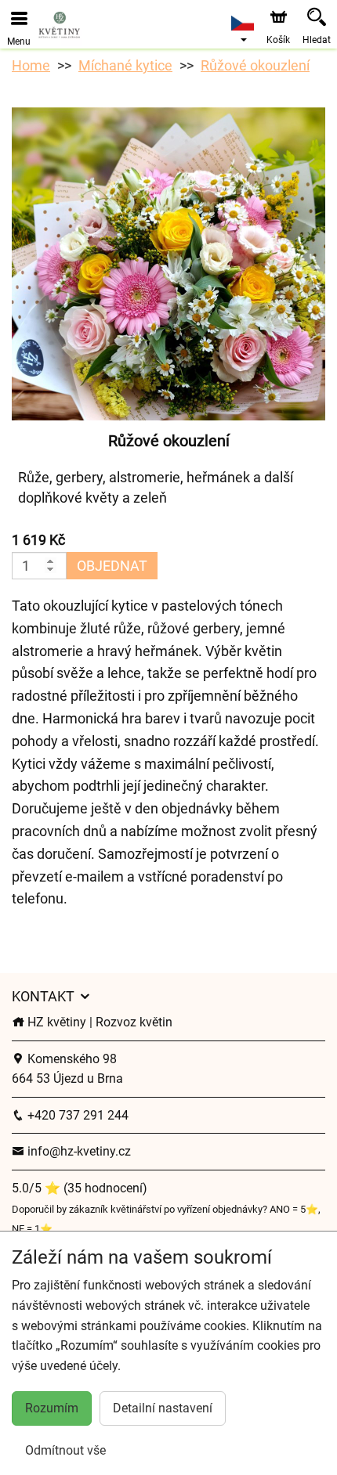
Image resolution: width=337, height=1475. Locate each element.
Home (31, 65)
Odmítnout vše (65, 1450)
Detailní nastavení (162, 1408)
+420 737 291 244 (76, 1115)
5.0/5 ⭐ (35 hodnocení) (79, 1188)
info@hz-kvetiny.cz (77, 1151)
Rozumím (51, 1408)
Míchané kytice (125, 65)
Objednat (112, 565)
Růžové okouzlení (255, 65)
